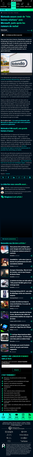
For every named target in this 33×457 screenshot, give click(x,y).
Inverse (8, 174)
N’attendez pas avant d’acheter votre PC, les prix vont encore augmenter (20, 347)
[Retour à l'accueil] (16, 1)
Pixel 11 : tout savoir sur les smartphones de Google (16, 381)
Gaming (13, 7)
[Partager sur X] (3, 177)
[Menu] (2, 1)
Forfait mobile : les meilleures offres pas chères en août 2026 (17, 405)
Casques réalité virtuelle (15, 321)
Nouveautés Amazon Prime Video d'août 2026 (15, 397)
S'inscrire (16, 370)
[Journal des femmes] (9, 432)
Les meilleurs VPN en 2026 (10, 410)
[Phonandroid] (3, 446)
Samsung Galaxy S (14, 298)
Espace (22, 7)
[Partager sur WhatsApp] (24, 177)
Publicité (28, 422)
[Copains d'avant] (23, 438)
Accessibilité (27, 423)
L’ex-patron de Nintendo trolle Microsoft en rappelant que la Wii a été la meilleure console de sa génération (15, 122)
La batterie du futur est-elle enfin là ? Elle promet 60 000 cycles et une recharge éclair (21, 282)
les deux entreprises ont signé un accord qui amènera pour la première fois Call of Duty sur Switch (15, 148)
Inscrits (23, 418)
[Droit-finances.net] (9, 438)
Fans (3, 418)
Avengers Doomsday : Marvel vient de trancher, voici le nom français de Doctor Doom (21, 272)
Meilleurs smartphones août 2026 (12, 408)
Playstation (14, 10)
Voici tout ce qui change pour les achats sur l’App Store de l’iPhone (20, 326)
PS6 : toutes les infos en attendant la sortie (14, 391)
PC (9, 7)
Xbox (18, 10)
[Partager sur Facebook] (8, 177)
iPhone (11, 329)
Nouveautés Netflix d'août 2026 (12, 393)
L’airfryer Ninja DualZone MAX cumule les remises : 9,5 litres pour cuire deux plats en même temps (21, 336)
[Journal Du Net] (9, 435)
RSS (29, 418)
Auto (18, 7)
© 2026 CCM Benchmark (16, 425)
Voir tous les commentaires (9, 239)
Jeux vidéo (10, 13)
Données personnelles (15, 423)
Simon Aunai (4, 30)
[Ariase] (23, 441)
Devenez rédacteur (17, 422)
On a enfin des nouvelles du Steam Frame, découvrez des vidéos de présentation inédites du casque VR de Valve (21, 315)
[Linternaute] (23, 435)
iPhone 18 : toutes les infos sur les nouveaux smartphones (14, 386)
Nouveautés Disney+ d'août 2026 (12, 395)
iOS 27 (5, 389)
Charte (22, 423)
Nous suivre (30, 177)
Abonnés (16, 418)
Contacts (24, 422)
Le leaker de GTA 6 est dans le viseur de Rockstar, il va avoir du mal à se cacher (20, 304)
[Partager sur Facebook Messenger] (19, 177)
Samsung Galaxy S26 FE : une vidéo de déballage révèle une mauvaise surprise (21, 293)
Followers (9, 418)
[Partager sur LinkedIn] (14, 177)
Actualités (12, 255)
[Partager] (31, 30)
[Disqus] (16, 218)
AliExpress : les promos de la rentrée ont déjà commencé (15, 378)
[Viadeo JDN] (9, 441)
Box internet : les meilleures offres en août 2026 (16, 399)
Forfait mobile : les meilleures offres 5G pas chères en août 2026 (17, 402)
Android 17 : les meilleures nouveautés (13, 383)
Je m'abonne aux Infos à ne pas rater (14, 35)
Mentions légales (6, 423)
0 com (28, 30)
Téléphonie (3, 7)
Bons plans (28, 7)
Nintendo (9, 10)
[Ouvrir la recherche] (31, 1)
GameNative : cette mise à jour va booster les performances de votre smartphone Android (20, 261)
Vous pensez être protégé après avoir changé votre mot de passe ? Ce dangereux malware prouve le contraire (20, 250)
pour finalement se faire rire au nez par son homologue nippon (16, 162)
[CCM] (23, 432)
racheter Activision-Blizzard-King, (10, 79)
